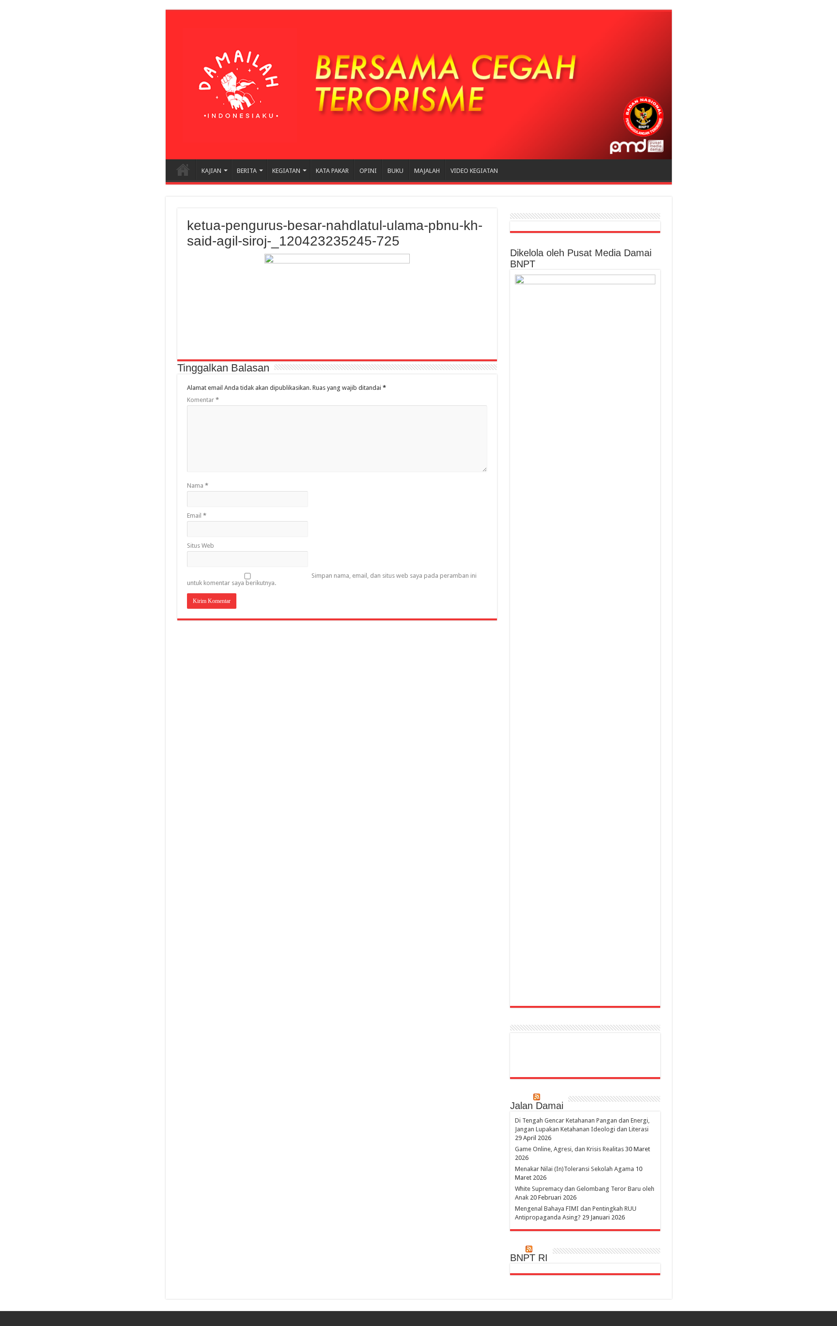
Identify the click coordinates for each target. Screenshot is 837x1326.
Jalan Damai (536, 1105)
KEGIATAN (286, 170)
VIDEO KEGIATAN (474, 170)
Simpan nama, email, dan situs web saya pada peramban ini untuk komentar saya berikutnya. (332, 579)
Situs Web (200, 545)
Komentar (203, 399)
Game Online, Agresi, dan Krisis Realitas (569, 1149)
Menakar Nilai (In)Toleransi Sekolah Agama (574, 1168)
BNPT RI (529, 1257)
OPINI (368, 170)
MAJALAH (427, 170)
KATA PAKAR (332, 170)
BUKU (395, 170)
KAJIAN (211, 170)
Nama (197, 485)
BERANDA (183, 169)
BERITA (247, 170)
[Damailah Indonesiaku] (419, 85)
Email (196, 515)
